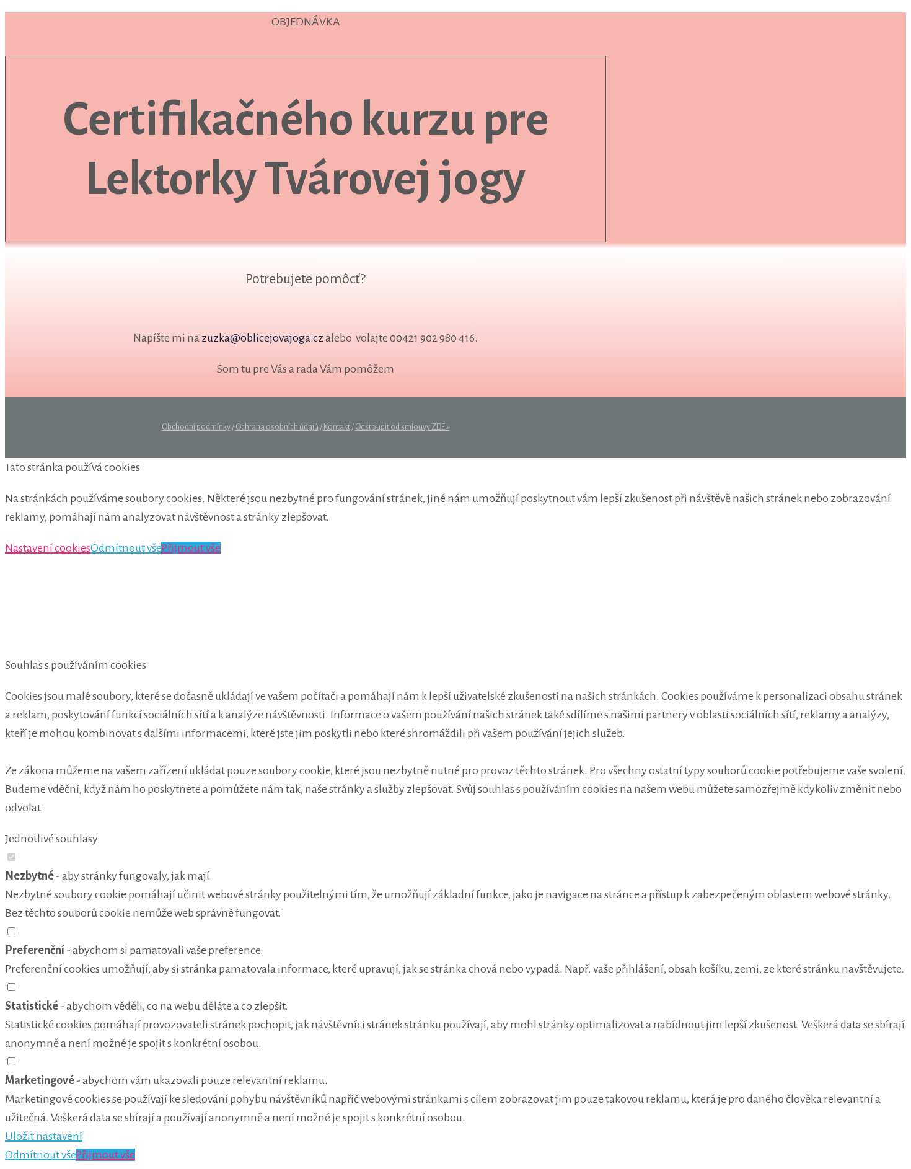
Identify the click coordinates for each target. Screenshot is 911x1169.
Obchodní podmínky (196, 427)
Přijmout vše (191, 548)
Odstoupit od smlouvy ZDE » (402, 427)
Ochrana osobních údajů (277, 427)
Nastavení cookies (47, 548)
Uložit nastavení (43, 1136)
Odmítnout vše (125, 548)
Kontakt (336, 427)
